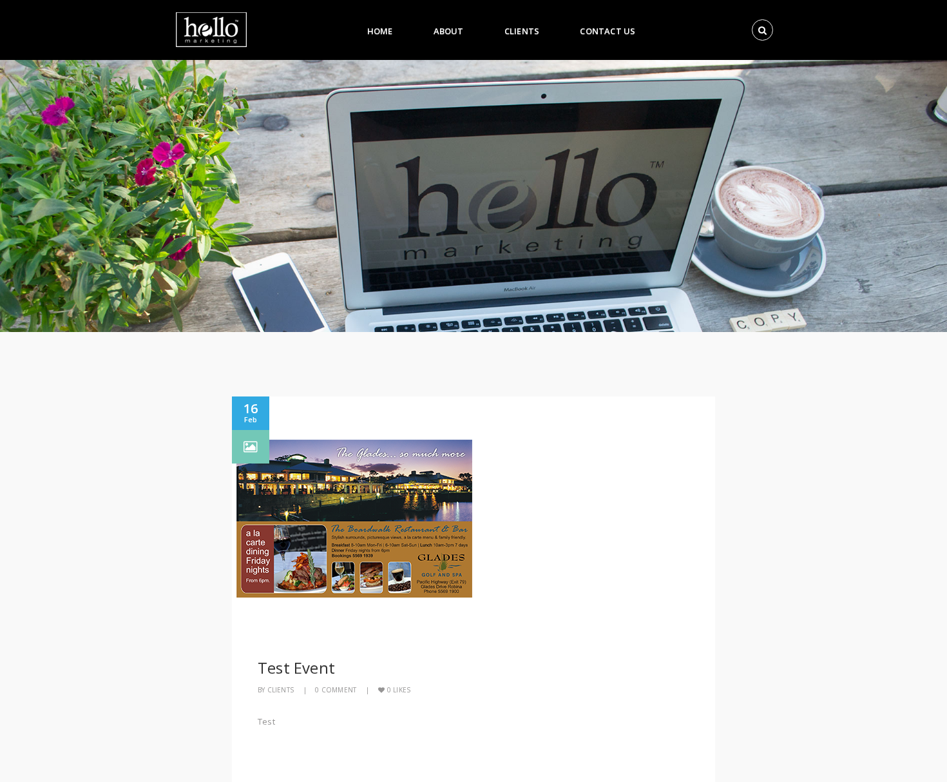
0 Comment (335, 689)
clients (280, 689)
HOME (380, 31)
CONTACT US (607, 31)
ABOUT (449, 31)
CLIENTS (521, 31)
